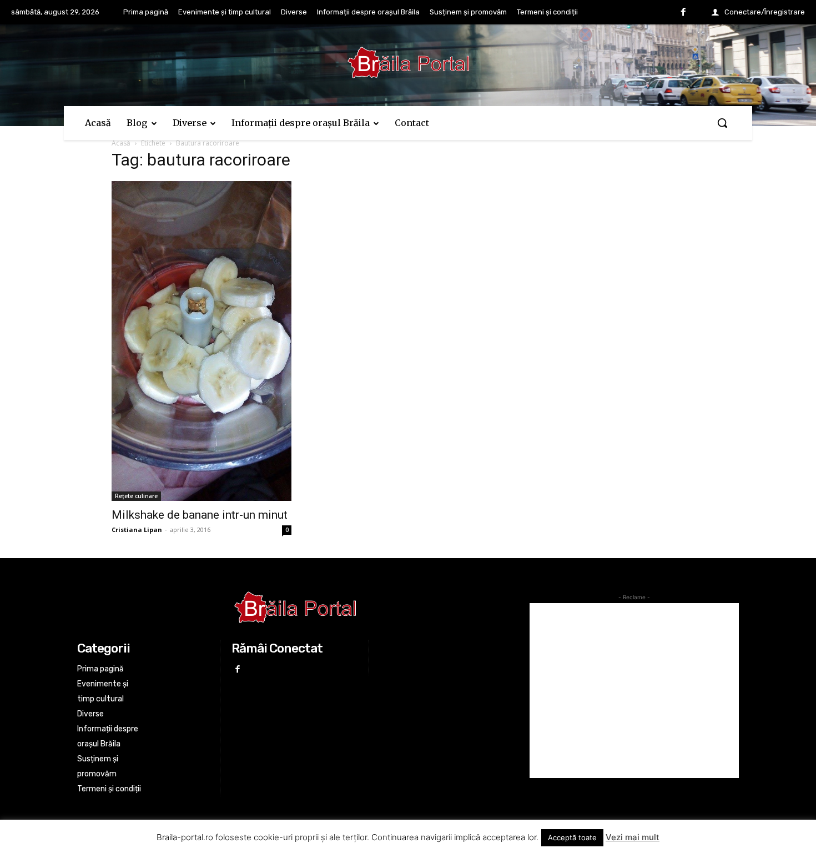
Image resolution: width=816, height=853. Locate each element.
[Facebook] (683, 12)
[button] (722, 122)
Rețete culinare (136, 496)
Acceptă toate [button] (572, 837)
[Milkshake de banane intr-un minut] (201, 341)
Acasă (121, 143)
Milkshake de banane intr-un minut (200, 514)
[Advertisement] (634, 690)
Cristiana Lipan (137, 529)
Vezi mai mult (632, 837)
